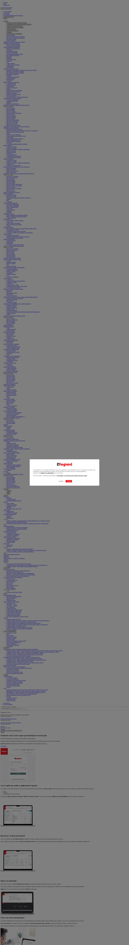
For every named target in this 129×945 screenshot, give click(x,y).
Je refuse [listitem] (61, 481)
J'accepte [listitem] (68, 481)
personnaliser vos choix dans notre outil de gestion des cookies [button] (72, 475)
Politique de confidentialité (47, 473)
